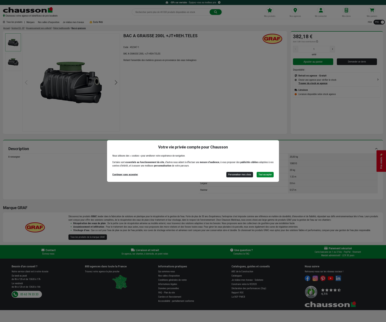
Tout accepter (265, 174)
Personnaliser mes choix (239, 174)
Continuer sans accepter (125, 174)
